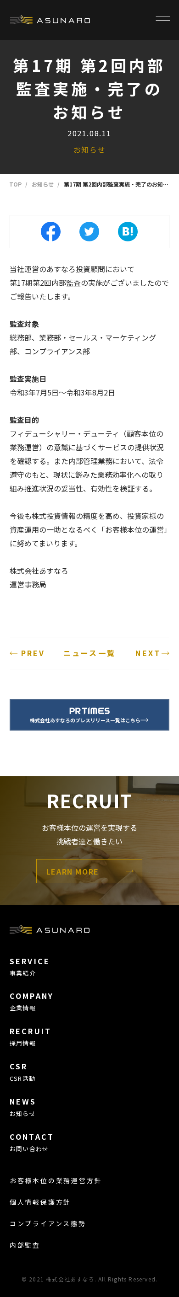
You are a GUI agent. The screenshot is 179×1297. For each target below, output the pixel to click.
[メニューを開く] (163, 20)
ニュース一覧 (89, 652)
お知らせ (89, 149)
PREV (33, 652)
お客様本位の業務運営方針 (56, 1180)
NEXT (148, 652)
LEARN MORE (72, 871)
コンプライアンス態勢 (48, 1223)
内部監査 (25, 1244)
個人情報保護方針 (40, 1201)
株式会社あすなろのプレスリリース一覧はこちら (85, 720)
